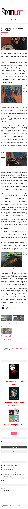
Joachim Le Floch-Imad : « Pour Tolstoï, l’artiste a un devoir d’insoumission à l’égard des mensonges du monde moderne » (6, 339)
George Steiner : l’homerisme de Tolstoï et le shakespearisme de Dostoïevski (6, 324)
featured (17, 348)
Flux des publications (5, 490)
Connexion (3, 488)
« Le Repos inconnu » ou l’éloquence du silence (12, 472)
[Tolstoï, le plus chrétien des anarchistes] (18, 318)
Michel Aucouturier (11, 349)
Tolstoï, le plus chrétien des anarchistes (18, 322)
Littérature (4, 32)
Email (2, 441)
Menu (4, 1)
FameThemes (11, 506)
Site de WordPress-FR (5, 495)
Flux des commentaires (6, 492)
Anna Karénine (12, 348)
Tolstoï (19, 349)
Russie (16, 349)
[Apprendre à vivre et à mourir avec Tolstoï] (14, 43)
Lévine (5, 349)
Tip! (14, 433)
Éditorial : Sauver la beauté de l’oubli (9, 465)
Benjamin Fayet (13, 32)
